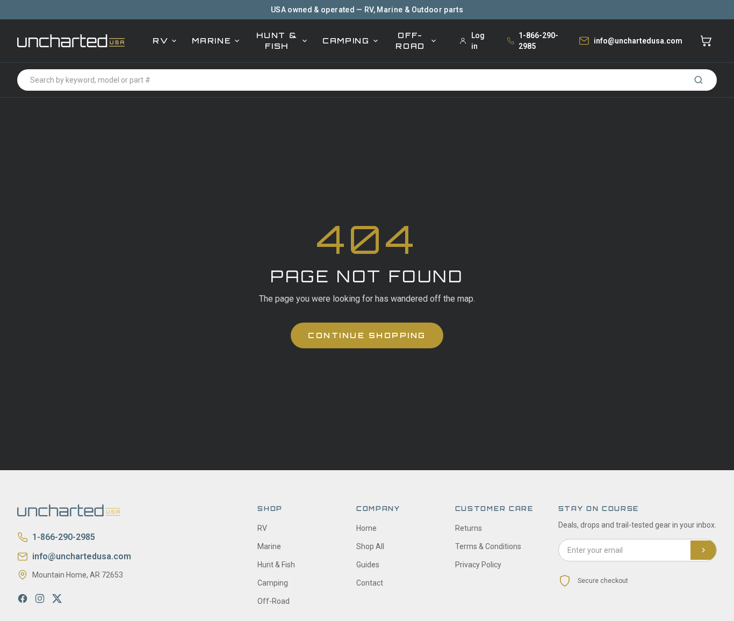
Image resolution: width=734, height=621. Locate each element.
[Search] (698, 80)
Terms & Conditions (488, 546)
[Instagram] (39, 598)
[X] (57, 598)
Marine (211, 40)
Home (366, 528)
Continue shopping (367, 335)
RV (160, 40)
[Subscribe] (703, 550)
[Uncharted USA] (71, 40)
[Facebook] (22, 598)
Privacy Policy (478, 564)
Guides (367, 564)
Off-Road (410, 40)
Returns (468, 528)
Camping (346, 40)
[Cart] (706, 41)
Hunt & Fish (276, 40)
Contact (369, 583)
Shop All (370, 546)
